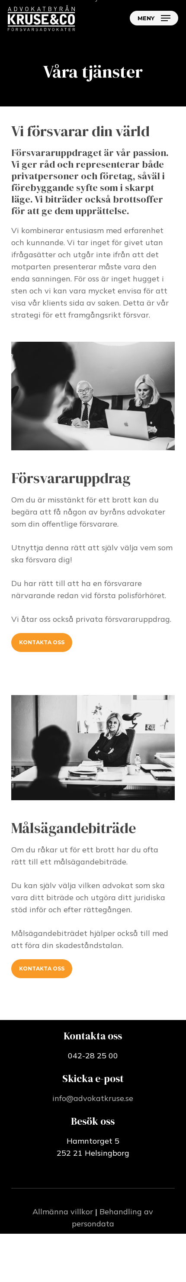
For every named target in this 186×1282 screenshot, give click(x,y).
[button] (154, 18)
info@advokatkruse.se (92, 1098)
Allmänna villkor (62, 1211)
